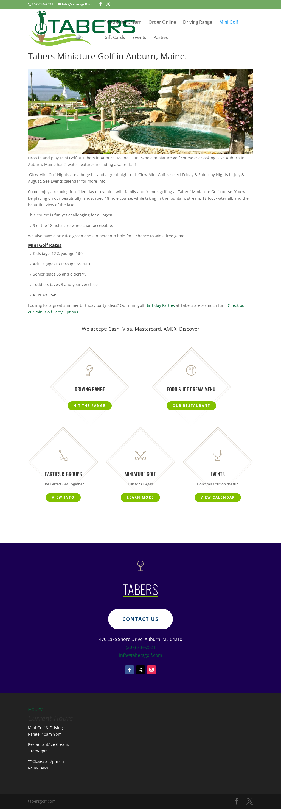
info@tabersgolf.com (140, 655)
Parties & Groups (63, 473)
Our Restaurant (191, 405)
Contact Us (140, 619)
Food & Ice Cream (122, 22)
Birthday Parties (160, 305)
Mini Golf (228, 22)
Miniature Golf (140, 473)
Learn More (140, 497)
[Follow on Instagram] (151, 669)
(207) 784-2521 (141, 647)
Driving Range (197, 22)
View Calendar (218, 497)
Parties (160, 37)
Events (139, 37)
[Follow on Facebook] (129, 669)
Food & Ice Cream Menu (191, 389)
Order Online (162, 22)
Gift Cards (114, 37)
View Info (63, 497)
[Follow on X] (140, 669)
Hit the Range (90, 405)
